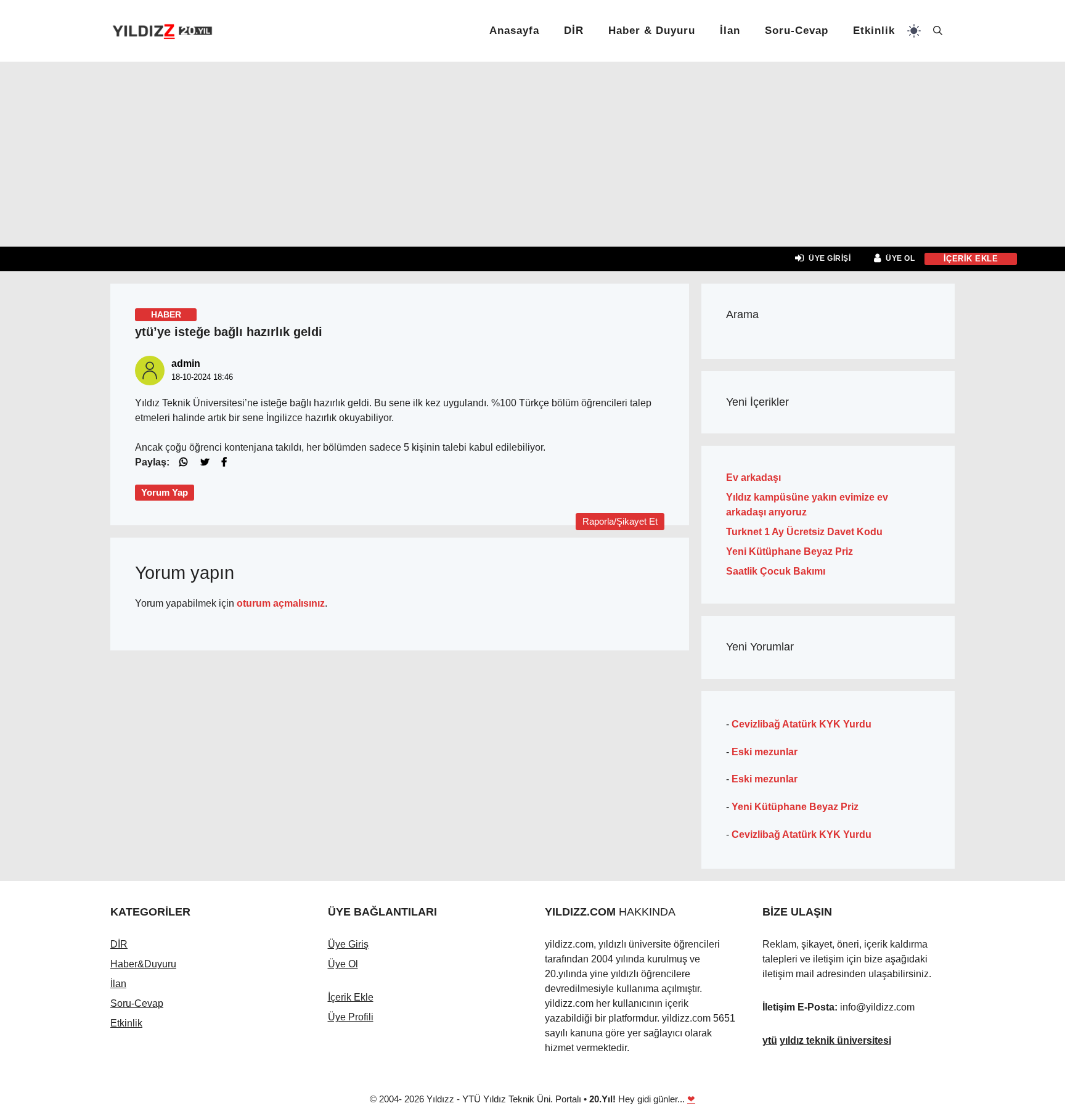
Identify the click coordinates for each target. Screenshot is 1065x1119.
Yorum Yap (164, 492)
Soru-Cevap (796, 30)
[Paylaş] (188, 462)
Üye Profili (350, 1017)
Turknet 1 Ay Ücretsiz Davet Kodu (804, 532)
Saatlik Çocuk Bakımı (775, 571)
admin (185, 363)
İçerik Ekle (350, 997)
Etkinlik (874, 30)
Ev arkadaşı (753, 477)
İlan (730, 30)
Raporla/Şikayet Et (620, 521)
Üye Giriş (348, 944)
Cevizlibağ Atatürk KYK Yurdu (801, 724)
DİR (574, 30)
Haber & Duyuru (651, 30)
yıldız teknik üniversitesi (835, 1040)
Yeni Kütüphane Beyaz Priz (789, 551)
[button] (938, 30)
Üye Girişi (830, 258)
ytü (769, 1040)
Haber (166, 314)
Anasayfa (514, 30)
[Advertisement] (532, 154)
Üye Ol (900, 258)
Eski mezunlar (765, 752)
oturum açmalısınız (281, 603)
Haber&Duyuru (143, 964)
